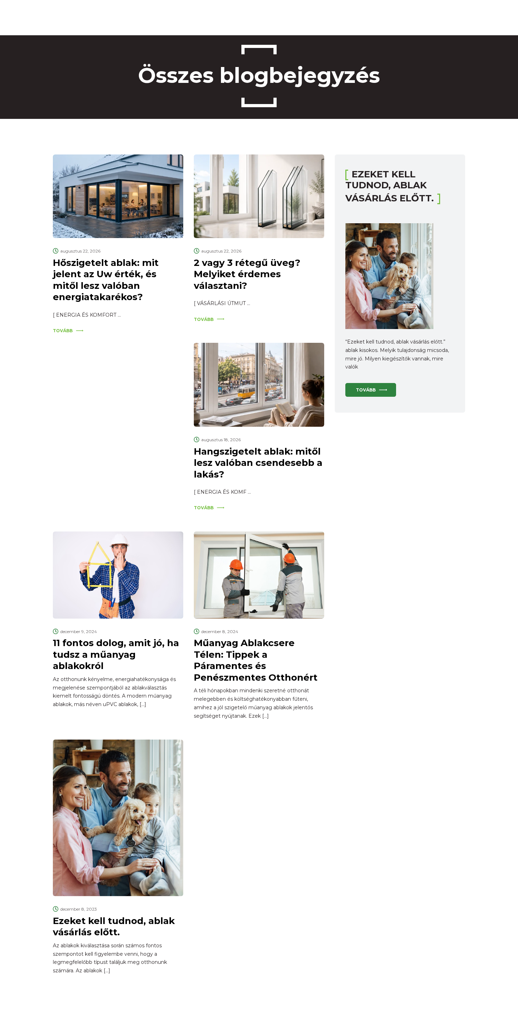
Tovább (63, 330)
